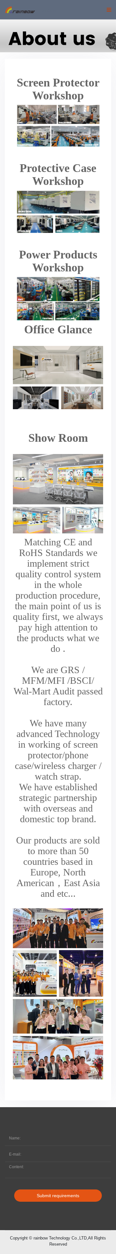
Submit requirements (58, 1195)
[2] (58, 33)
